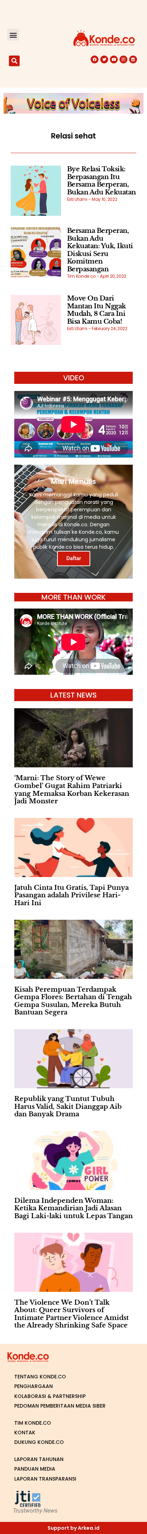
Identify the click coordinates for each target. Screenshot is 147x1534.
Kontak (24, 1432)
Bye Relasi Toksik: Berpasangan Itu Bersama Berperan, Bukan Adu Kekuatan (101, 180)
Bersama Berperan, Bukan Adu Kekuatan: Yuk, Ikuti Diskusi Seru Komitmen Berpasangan (100, 250)
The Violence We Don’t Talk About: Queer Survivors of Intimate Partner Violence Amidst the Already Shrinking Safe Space (71, 1314)
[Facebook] (94, 59)
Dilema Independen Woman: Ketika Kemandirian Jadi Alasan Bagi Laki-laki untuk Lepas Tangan (73, 1208)
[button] (13, 35)
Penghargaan (33, 1386)
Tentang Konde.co (40, 1376)
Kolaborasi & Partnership (50, 1396)
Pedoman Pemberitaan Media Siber (60, 1405)
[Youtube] (114, 59)
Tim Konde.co (32, 1422)
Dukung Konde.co (39, 1442)
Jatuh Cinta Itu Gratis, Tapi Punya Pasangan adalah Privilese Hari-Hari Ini (71, 895)
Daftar (73, 558)
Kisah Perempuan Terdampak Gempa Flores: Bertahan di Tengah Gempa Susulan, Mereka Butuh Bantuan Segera (73, 1001)
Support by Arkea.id (73, 1528)
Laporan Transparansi (45, 1478)
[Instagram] (123, 59)
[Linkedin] (133, 59)
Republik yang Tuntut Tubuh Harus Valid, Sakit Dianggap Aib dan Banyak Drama (68, 1106)
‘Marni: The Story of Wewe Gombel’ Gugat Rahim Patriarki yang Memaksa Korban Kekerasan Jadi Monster (71, 789)
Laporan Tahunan (39, 1459)
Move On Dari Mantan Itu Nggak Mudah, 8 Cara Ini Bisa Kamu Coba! (96, 309)
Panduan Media (34, 1468)
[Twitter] (104, 59)
